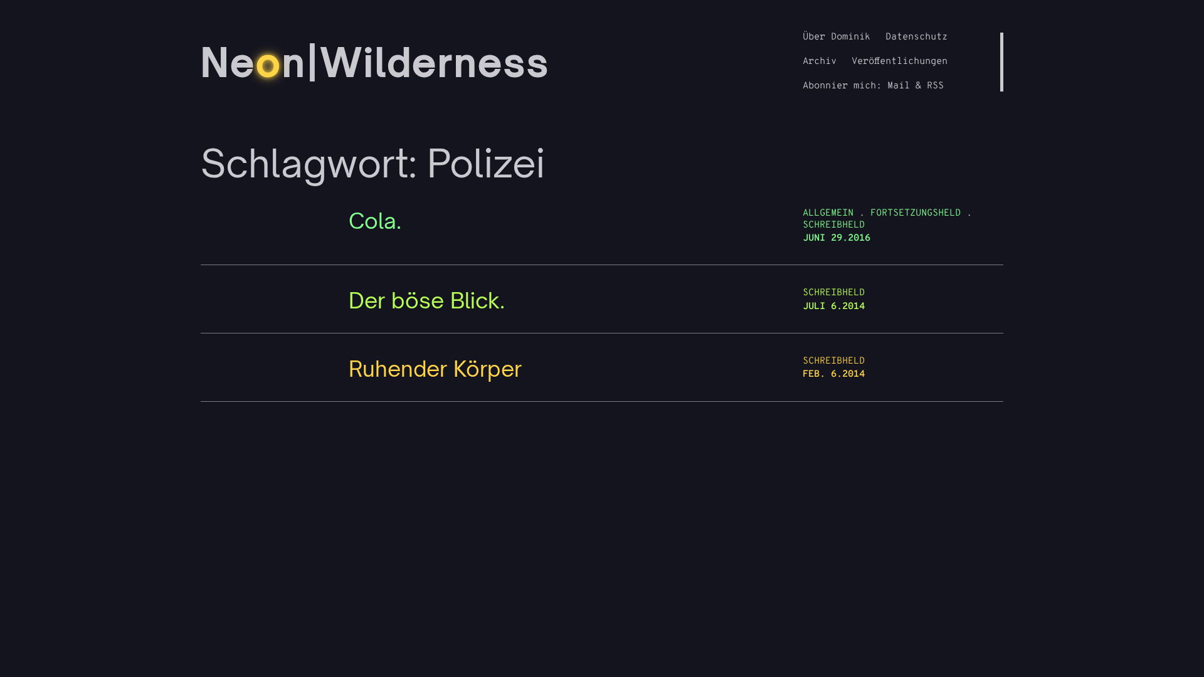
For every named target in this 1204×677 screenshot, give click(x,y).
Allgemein (828, 213)
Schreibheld (834, 225)
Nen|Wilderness (375, 62)
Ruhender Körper (435, 369)
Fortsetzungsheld (915, 213)
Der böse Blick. (427, 300)
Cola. (375, 221)
